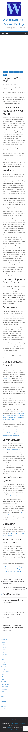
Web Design (4, 706)
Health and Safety (5, 671)
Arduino (3, 642)
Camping (3, 647)
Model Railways (5, 684)
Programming (4, 686)
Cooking (3, 657)
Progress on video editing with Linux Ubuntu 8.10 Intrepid (14, 588)
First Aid (11, 71)
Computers (5, 71)
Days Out (3, 664)
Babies (3, 644)
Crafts (2, 659)
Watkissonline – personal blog (13, 567)
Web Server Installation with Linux (11, 449)
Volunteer (3, 701)
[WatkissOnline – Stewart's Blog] (3, 33)
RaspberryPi (4, 689)
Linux (21, 71)
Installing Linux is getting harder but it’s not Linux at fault (14, 614)
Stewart (15, 84)
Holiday (3, 674)
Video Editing (4, 699)
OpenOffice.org (6, 378)
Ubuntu (12, 519)
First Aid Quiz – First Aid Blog (13, 571)
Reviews (3, 691)
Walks (2, 704)
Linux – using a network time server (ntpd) (13, 601)
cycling (3, 662)
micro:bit (3, 681)
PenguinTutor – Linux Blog (12, 569)
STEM (2, 696)
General (16, 71)
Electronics (4, 667)
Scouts (2, 694)
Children (3, 649)
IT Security (3, 676)
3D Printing (4, 639)
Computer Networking (6, 652)
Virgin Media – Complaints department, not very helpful (13, 627)
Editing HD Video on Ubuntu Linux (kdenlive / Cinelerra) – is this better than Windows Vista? (14, 581)
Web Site (5, 74)
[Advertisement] (14, 50)
